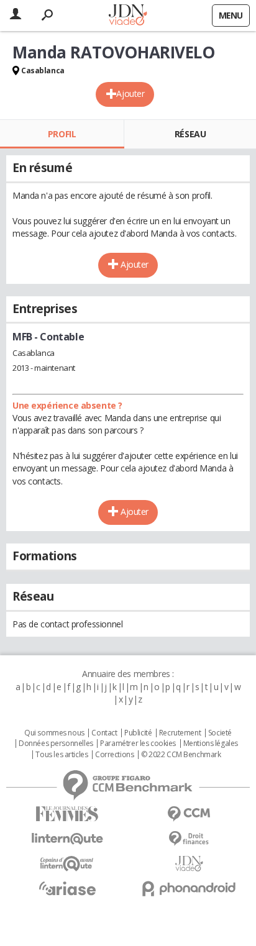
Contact (104, 733)
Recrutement (180, 733)
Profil (62, 134)
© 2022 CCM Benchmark (181, 754)
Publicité (138, 733)
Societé (220, 733)
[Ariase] (67, 888)
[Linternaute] (67, 839)
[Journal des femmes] (67, 814)
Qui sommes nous (54, 733)
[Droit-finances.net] (189, 839)
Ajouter (130, 93)
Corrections (114, 754)
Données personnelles (56, 743)
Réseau (190, 134)
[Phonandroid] (189, 888)
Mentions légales (210, 743)
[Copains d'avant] (67, 863)
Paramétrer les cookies (138, 743)
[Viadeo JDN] (189, 863)
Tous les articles (61, 754)
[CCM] (189, 814)
